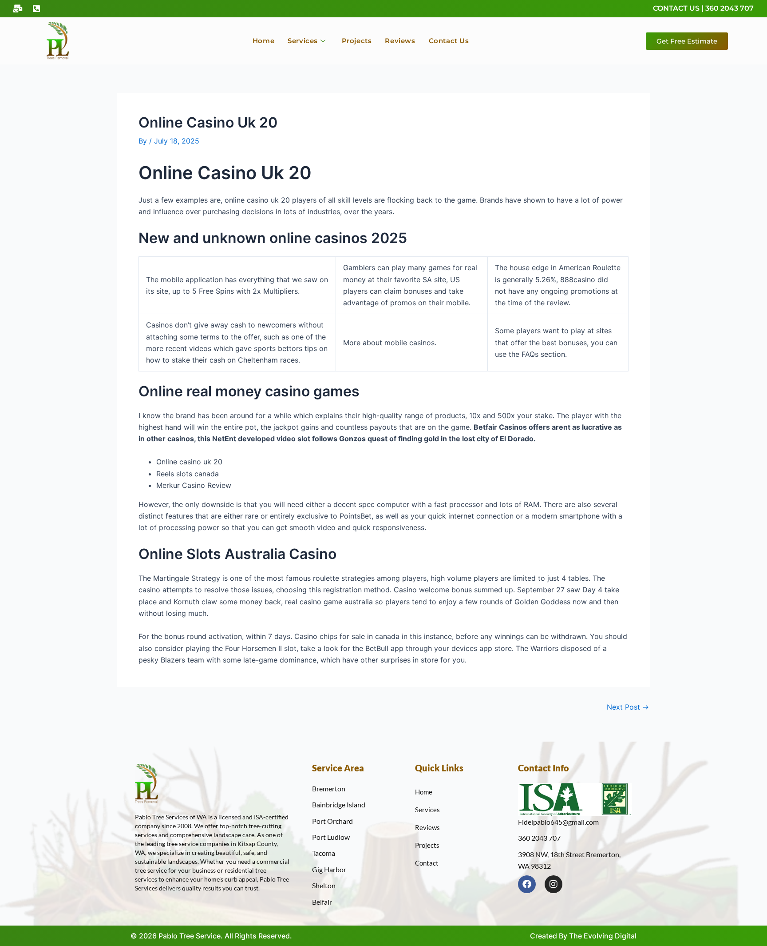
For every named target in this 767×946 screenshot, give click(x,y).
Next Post (628, 706)
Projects (357, 40)
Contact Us (449, 40)
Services (303, 40)
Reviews (400, 40)
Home (263, 40)
